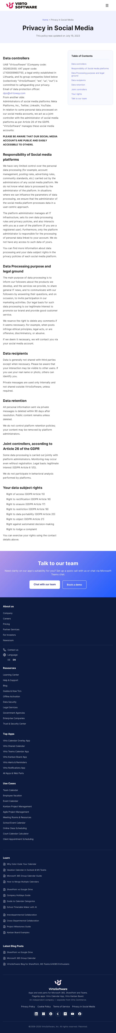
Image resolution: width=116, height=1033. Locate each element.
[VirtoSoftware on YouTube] (72, 1014)
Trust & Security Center (14, 723)
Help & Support (10, 680)
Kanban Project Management (17, 806)
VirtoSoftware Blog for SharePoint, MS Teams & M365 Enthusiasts (38, 964)
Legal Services (10, 707)
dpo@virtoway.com (14, 93)
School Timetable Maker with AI (22, 907)
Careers (7, 618)
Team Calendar (10, 790)
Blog (5, 685)
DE (9, 659)
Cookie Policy (44, 1006)
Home (45, 19)
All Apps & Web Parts (13, 773)
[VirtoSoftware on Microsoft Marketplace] (43, 1014)
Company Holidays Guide (19, 895)
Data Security (9, 702)
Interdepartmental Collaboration (22, 915)
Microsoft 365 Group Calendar (21, 958)
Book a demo (74, 584)
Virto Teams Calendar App (16, 751)
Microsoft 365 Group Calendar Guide (24, 876)
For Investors (9, 635)
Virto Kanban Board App (15, 757)
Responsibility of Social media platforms (90, 68)
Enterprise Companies (14, 718)
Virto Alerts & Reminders (15, 762)
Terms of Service (61, 1006)
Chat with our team (45, 584)
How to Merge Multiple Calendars (23, 881)
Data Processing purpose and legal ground (87, 74)
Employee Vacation (12, 795)
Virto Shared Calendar (14, 746)
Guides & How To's (12, 691)
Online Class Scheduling (15, 828)
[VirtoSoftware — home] (58, 983)
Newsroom (8, 640)
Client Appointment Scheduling (18, 839)
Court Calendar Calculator (16, 833)
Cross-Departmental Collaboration (23, 920)
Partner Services (11, 629)
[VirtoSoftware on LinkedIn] (36, 1014)
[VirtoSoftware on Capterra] (58, 1014)
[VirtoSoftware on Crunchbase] (65, 1014)
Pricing (6, 624)
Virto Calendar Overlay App (16, 740)
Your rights (76, 94)
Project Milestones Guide (19, 926)
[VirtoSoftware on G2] (50, 1014)
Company (8, 613)
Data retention (78, 85)
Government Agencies (14, 712)
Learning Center (11, 674)
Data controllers (78, 64)
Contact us (13, 649)
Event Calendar (10, 801)
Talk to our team (79, 98)
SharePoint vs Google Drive (20, 889)
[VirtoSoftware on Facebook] (79, 1014)
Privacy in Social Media (83, 1006)
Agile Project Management (16, 812)
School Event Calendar (14, 822)
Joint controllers (79, 89)
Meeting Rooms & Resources (17, 817)
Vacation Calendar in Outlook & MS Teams (26, 870)
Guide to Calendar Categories (21, 901)
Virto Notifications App (14, 767)
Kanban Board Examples (18, 932)
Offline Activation (11, 696)
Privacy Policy (28, 1006)
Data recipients (78, 80)
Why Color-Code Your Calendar (21, 864)
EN (14, 659)
